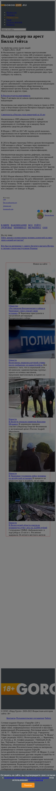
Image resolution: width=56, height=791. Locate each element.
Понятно (28, 785)
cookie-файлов (35, 780)
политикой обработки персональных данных (26, 777)
